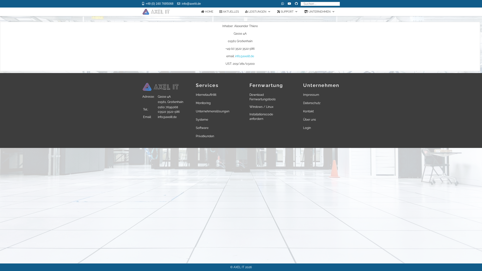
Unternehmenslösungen (212, 111)
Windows (256, 107)
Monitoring (203, 103)
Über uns (309, 119)
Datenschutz (311, 103)
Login (307, 128)
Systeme (202, 119)
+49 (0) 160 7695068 (159, 3)
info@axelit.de (191, 3)
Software (202, 128)
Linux (269, 107)
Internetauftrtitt (206, 95)
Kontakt (308, 111)
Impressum (311, 95)
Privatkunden (205, 136)
